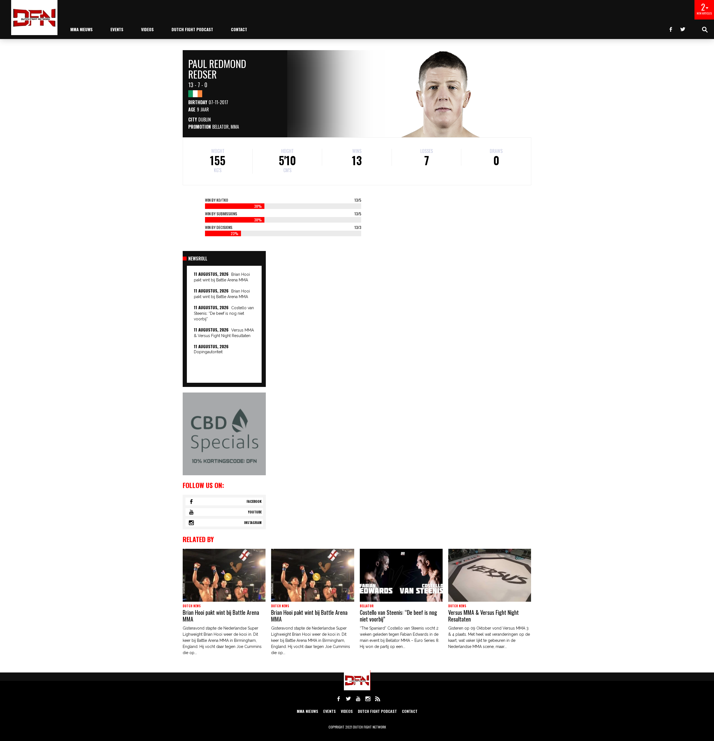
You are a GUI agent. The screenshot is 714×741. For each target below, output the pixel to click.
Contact (239, 29)
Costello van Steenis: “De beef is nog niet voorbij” (224, 313)
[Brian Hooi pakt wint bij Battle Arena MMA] (224, 575)
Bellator (220, 126)
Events (116, 29)
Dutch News (192, 606)
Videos (147, 29)
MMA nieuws (81, 29)
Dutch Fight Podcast (192, 29)
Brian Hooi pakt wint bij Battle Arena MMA (221, 615)
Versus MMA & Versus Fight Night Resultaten (483, 615)
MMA (235, 126)
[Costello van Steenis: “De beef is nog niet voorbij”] (401, 575)
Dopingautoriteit (208, 352)
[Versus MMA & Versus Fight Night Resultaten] (489, 575)
